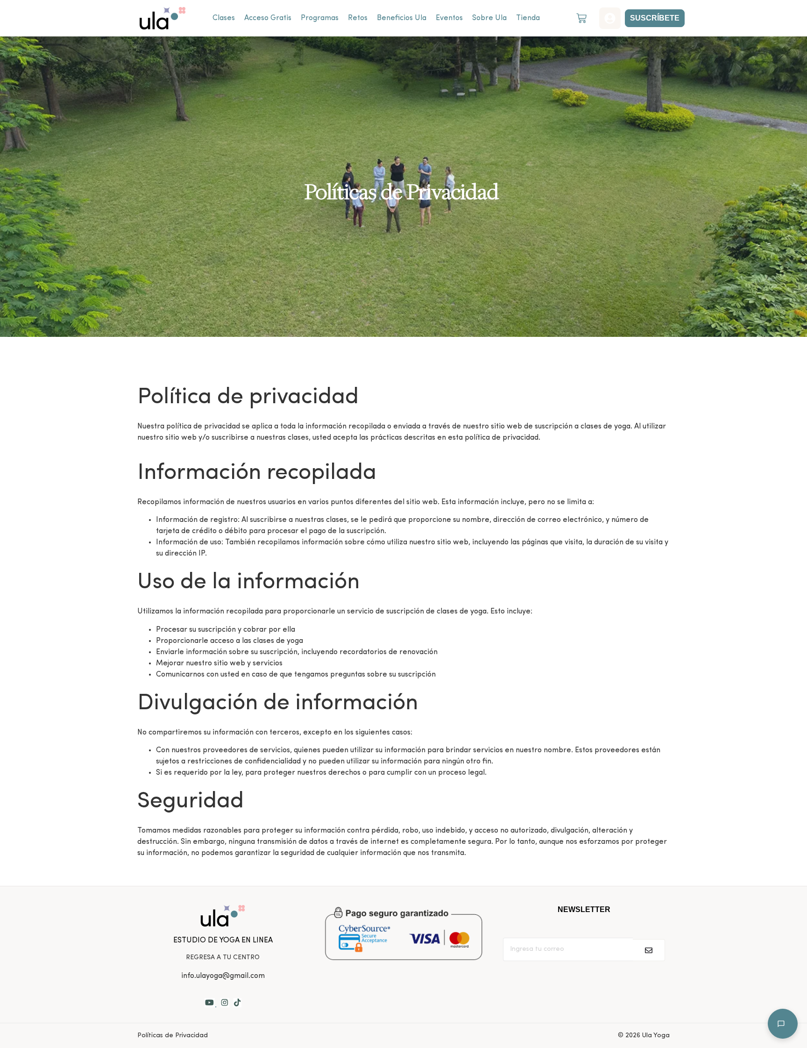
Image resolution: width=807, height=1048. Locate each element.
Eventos (449, 18)
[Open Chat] (783, 1024)
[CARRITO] (581, 18)
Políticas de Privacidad (172, 1035)
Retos (358, 18)
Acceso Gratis (267, 18)
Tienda (528, 18)
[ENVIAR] (649, 950)
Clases (223, 18)
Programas (320, 18)
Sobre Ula (489, 18)
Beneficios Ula (401, 18)
